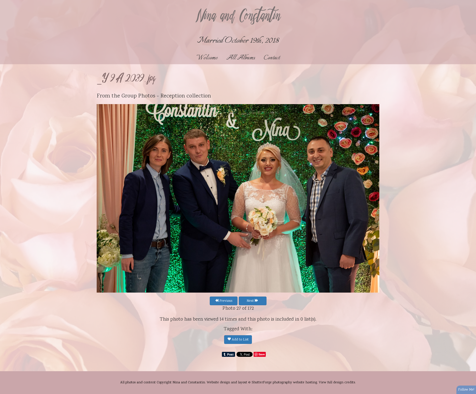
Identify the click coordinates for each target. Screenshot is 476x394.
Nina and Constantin (238, 16)
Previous (225, 301)
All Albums (240, 58)
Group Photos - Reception (153, 96)
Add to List (240, 339)
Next (251, 301)
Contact (272, 58)
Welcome (207, 58)
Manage (469, 2)
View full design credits (337, 382)
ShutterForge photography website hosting (284, 382)
